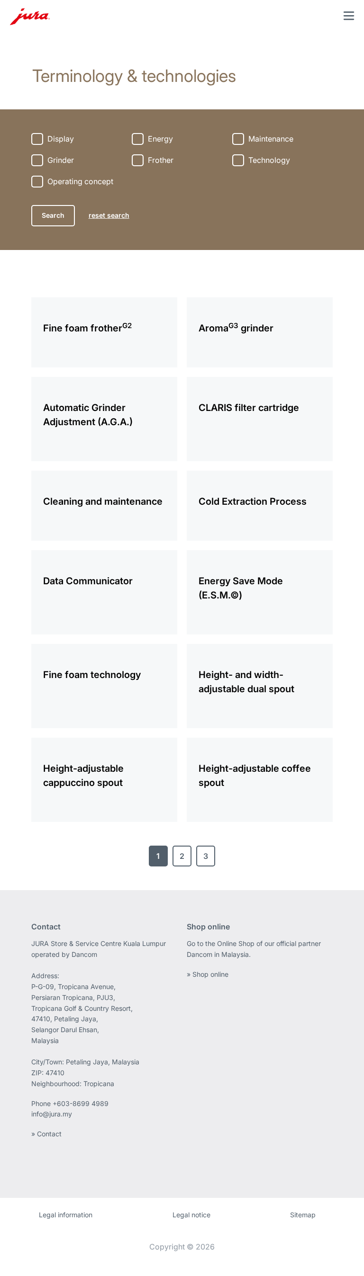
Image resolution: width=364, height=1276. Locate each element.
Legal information (65, 1215)
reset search (109, 215)
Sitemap (303, 1215)
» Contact (46, 1134)
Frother (160, 160)
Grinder (60, 160)
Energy (160, 138)
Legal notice (191, 1215)
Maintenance (270, 138)
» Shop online (207, 974)
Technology (269, 160)
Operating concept (80, 181)
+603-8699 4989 (81, 1103)
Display (60, 138)
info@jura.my (51, 1114)
